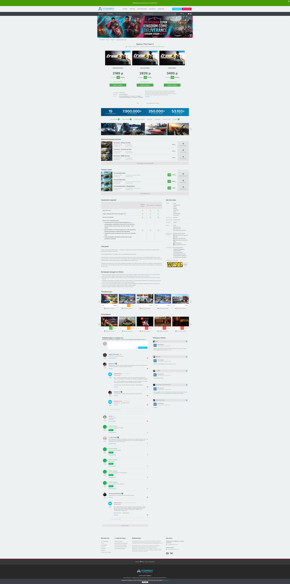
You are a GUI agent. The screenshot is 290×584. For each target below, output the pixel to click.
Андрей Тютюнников (114, 354)
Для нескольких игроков (179, 230)
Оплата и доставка (106, 552)
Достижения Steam (178, 247)
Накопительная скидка (120, 545)
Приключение (176, 213)
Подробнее (147, 96)
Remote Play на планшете (179, 257)
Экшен (175, 206)
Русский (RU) (151, 561)
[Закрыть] (288, 1)
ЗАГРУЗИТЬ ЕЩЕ (125, 525)
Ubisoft (175, 222)
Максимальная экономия (121, 543)
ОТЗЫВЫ (124, 9)
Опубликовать (142, 347)
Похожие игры (166, 119)
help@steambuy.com (173, 544)
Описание (149, 119)
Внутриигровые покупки (179, 254)
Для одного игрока (180, 233)
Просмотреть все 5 (145, 193)
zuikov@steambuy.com (173, 549)
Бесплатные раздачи (120, 548)
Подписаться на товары (154, 103)
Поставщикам (104, 541)
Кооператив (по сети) (180, 244)
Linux (151, 274)
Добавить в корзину (183, 176)
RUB (183, 13)
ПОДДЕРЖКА (176, 9)
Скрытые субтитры (178, 252)
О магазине (104, 545)
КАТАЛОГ (100, 13)
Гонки (174, 203)
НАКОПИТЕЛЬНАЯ (142, 9)
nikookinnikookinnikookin (115, 493)
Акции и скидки (118, 541)
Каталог (103, 546)
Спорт (174, 211)
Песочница (176, 215)
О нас (102, 543)
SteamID (146, 277)
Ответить (111, 368)
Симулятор (176, 210)
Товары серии (126, 119)
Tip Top (110, 416)
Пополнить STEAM (134, 13)
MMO (176, 236)
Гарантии (103, 548)
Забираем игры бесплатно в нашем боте (145, 3)
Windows (131, 274)
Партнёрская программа (121, 546)
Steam (112, 39)
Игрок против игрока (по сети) (180, 240)
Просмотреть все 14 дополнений (145, 163)
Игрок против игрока (180, 238)
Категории (110, 13)
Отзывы (176, 119)
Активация (157, 119)
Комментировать (112, 358)
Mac (148, 274)
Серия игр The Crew (121, 39)
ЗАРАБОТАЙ (161, 9)
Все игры (102, 39)
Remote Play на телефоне (179, 255)
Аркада (175, 208)
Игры (107, 39)
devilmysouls (112, 363)
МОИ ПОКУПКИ (186, 9)
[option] (112, 129)
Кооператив (178, 243)
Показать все (185, 265)
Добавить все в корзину (183, 170)
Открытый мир (176, 205)
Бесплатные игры (121, 13)
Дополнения (114, 119)
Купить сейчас (117, 85)
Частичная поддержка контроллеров (178, 250)
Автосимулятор (177, 228)
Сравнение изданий (139, 119)
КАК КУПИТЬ (152, 9)
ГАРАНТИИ (132, 9)
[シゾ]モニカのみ (113, 437)
